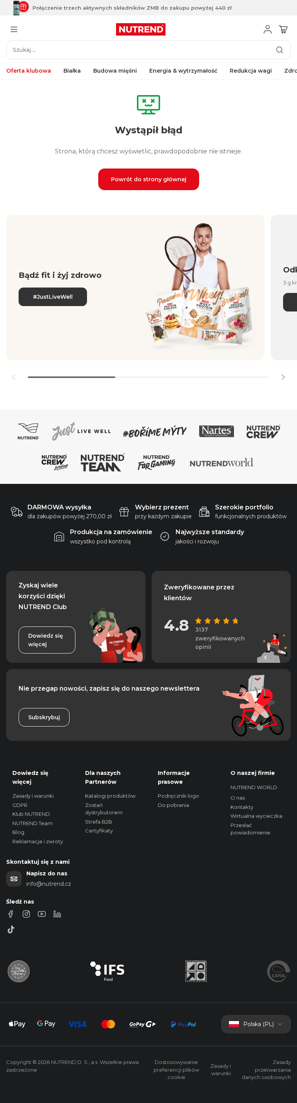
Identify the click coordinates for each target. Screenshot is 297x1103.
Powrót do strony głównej (148, 179)
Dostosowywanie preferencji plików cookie (176, 1069)
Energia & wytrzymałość (183, 70)
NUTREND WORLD (253, 787)
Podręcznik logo (178, 796)
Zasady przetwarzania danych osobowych (266, 1069)
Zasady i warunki (33, 796)
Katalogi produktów (110, 796)
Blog (18, 832)
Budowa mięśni (115, 70)
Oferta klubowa (28, 70)
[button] (283, 377)
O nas (237, 798)
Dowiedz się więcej (45, 640)
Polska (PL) (258, 1024)
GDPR (19, 805)
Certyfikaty (99, 830)
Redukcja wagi (251, 70)
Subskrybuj (44, 717)
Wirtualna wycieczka (256, 816)
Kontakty (241, 807)
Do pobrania (173, 805)
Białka (72, 70)
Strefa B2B (98, 822)
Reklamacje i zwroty (37, 841)
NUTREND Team (32, 823)
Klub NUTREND (31, 814)
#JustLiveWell (53, 296)
